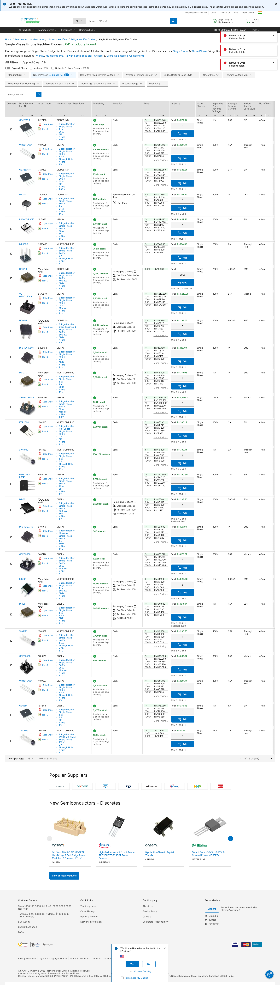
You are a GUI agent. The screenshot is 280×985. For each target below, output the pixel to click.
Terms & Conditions (80, 958)
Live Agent (24, 921)
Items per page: (16, 758)
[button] (26, 30)
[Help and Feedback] (269, 974)
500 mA (63, 511)
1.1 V (61, 214)
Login (220, 19)
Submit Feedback (27, 926)
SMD (61, 283)
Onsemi (98, 55)
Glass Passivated (67, 327)
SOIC (61, 513)
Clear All (39, 62)
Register (229, 19)
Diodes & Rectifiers (57, 39)
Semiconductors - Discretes (29, 39)
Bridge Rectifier (67, 124)
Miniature (63, 533)
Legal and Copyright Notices (53, 958)
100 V (61, 742)
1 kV (61, 129)
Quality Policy (150, 911)
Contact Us (225, 12)
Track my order (88, 906)
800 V (62, 154)
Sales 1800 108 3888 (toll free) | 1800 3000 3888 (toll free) (44, 907)
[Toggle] (7, 68)
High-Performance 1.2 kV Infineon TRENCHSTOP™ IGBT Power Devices (116, 855)
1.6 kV (62, 406)
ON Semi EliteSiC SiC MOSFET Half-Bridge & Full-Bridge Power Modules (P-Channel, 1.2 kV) (69, 855)
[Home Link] (30, 21)
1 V (60, 164)
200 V (62, 253)
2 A (60, 436)
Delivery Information (91, 921)
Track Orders (248, 12)
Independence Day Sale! (196, 12)
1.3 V (61, 417)
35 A (61, 409)
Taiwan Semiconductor (79, 55)
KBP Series (64, 428)
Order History (87, 911)
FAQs (21, 932)
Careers (147, 916)
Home (8, 39)
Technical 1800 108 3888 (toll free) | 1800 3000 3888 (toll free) (43, 915)
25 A (61, 131)
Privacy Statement (27, 958)
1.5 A (61, 156)
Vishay (40, 55)
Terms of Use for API (102, 958)
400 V (62, 203)
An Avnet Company (27, 970)
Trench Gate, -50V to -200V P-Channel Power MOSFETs (208, 854)
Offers (213, 12)
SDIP (61, 618)
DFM (61, 208)
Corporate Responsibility (156, 921)
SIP (60, 134)
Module (63, 308)
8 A (60, 256)
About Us (147, 906)
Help (236, 12)
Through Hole (66, 159)
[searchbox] (128, 21)
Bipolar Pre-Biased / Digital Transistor (159, 854)
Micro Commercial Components (125, 55)
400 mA (63, 280)
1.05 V (62, 139)
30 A (61, 231)
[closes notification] (276, 4)
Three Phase (199, 51)
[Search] (173, 21)
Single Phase (180, 51)
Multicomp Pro (54, 55)
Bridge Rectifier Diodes (83, 39)
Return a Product (89, 916)
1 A (60, 206)
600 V (62, 178)
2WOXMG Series (67, 737)
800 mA (63, 334)
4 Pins (62, 137)
